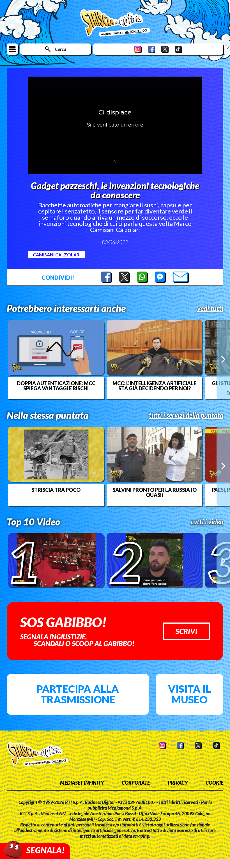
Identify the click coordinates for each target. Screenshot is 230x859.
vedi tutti (210, 308)
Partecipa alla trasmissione (77, 694)
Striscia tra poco (56, 489)
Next (223, 359)
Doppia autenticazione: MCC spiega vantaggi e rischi (56, 386)
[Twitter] (165, 49)
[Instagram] (138, 49)
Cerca (60, 49)
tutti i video (207, 521)
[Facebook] (151, 49)
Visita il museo (189, 694)
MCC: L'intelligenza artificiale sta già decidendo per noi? (154, 386)
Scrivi (186, 631)
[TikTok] (178, 49)
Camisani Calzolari (57, 254)
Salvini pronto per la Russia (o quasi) (154, 492)
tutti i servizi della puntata (186, 415)
